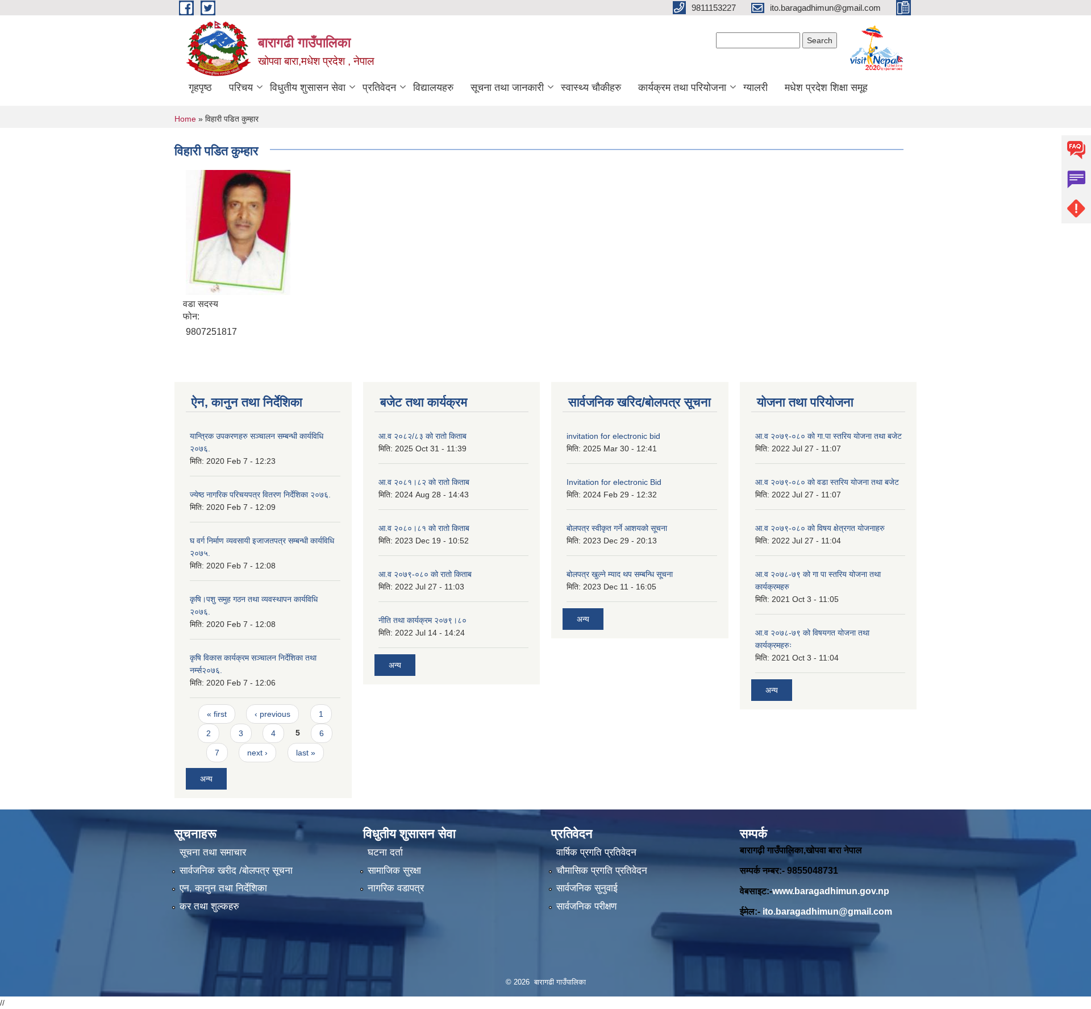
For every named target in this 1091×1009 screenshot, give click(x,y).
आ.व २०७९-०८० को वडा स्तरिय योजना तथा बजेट (827, 482)
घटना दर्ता (385, 852)
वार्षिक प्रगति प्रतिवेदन (596, 852)
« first (217, 714)
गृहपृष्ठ (200, 87)
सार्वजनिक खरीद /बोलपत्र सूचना (236, 870)
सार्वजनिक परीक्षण (586, 906)
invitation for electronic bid (613, 436)
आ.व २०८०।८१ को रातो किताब (423, 528)
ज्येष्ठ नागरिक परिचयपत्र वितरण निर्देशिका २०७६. (260, 494)
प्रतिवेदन (379, 87)
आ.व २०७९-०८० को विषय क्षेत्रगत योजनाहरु (820, 528)
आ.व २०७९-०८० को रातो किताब (425, 574)
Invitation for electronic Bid (614, 482)
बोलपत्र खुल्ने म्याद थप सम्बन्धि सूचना (620, 574)
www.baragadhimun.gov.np (830, 891)
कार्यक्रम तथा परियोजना (682, 87)
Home (185, 118)
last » (305, 752)
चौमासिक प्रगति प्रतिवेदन (601, 870)
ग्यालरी (755, 87)
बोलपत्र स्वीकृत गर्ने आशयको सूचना (617, 528)
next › (257, 752)
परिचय (241, 87)
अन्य (206, 778)
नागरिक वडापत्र (396, 888)
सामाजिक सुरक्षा (394, 870)
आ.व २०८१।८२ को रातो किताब (423, 482)
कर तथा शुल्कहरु (209, 906)
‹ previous (272, 714)
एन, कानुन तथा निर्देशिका (223, 888)
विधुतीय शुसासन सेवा (307, 87)
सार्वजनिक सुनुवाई (587, 888)
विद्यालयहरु (433, 87)
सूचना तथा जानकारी (507, 87)
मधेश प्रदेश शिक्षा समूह (826, 87)
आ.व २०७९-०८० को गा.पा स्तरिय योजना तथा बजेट (828, 436)
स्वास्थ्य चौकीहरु (591, 87)
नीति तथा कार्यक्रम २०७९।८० (422, 620)
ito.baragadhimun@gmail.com (827, 911)
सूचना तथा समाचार (213, 852)
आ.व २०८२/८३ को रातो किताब (422, 436)
